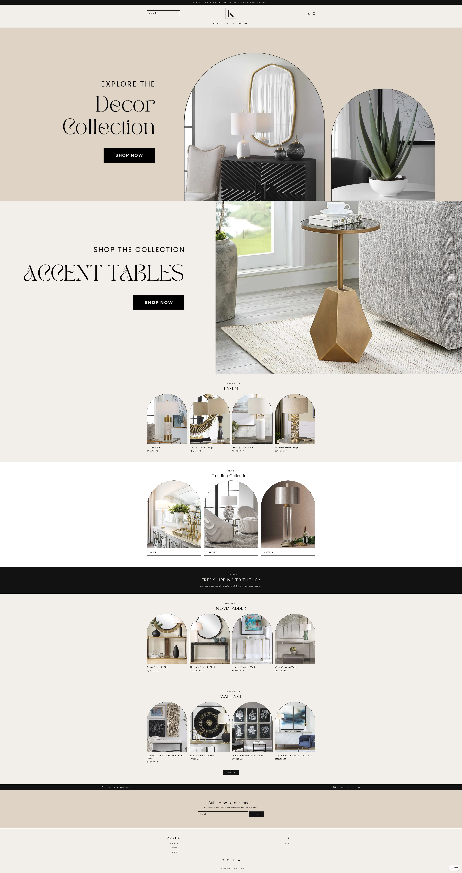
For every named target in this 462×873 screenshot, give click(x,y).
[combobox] (163, 13)
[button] (219, 23)
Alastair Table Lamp (201, 447)
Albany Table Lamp (243, 447)
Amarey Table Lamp (286, 447)
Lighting (268, 551)
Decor (152, 551)
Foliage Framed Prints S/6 (247, 755)
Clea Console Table (286, 667)
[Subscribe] (256, 814)
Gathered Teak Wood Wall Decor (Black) (166, 757)
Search (288, 843)
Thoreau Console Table (203, 667)
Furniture (211, 551)
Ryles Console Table (158, 667)
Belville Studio (239, 868)
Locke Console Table (244, 667)
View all (231, 772)
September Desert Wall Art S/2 (293, 755)
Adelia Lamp (154, 447)
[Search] (177, 13)
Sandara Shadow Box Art (204, 755)
